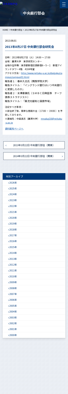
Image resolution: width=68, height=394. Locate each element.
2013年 (13, 258)
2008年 (13, 288)
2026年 (13, 182)
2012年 (13, 264)
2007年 (13, 294)
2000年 (13, 335)
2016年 (13, 241)
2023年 (13, 200)
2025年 (13, 188)
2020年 (13, 217)
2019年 (13, 223)
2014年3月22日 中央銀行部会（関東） (34, 156)
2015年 (13, 247)
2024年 (13, 194)
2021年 (13, 212)
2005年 (13, 305)
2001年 (13, 329)
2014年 (13, 252)
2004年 (13, 311)
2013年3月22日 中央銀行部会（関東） (34, 145)
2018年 (13, 229)
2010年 (13, 276)
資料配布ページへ (14, 128)
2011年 (13, 270)
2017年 (13, 235)
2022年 (13, 206)
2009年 (13, 282)
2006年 (13, 299)
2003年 (13, 317)
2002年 (13, 323)
